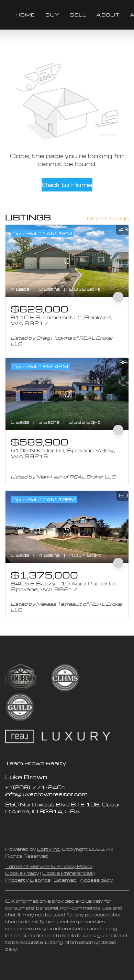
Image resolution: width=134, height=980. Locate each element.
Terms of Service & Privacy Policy (48, 866)
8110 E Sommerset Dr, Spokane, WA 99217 (61, 320)
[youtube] (51, 827)
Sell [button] (78, 15)
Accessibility (96, 880)
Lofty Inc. (49, 849)
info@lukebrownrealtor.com (46, 794)
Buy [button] (52, 15)
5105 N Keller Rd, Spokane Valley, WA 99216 (63, 453)
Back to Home (67, 184)
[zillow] (24, 827)
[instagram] (38, 827)
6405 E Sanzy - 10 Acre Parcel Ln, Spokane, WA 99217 (64, 586)
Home (25, 15)
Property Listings (28, 880)
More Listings (108, 218)
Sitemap (65, 880)
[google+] (65, 827)
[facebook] (10, 827)
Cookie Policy (22, 873)
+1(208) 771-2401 (35, 787)
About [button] (108, 15)
